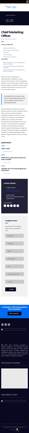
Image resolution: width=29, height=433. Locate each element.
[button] (27, 2)
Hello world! (5, 148)
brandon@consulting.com (13, 190)
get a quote (14, 313)
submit (11, 289)
